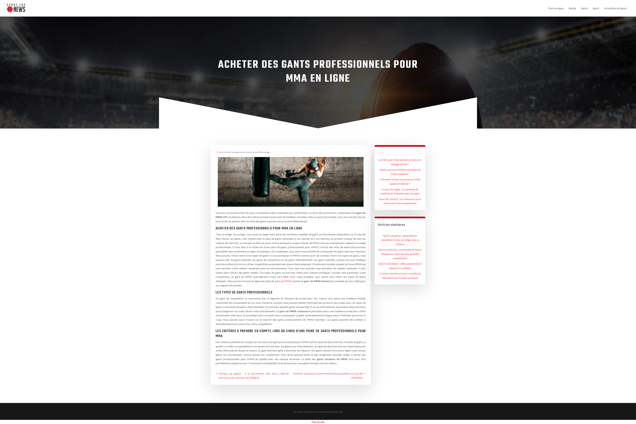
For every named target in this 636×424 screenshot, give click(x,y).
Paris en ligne (556, 8)
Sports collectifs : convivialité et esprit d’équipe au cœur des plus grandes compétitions (400, 254)
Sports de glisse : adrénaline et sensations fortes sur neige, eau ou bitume (400, 240)
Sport (596, 8)
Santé (584, 8)
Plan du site (318, 422)
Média (572, 8)
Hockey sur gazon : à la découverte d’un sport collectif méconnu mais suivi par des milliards (254, 375)
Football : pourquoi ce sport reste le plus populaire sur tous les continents (328, 375)
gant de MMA (283, 281)
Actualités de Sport (615, 8)
